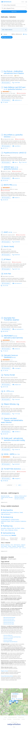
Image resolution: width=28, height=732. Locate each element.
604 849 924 (17, 254)
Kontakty (9, 719)
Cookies (23, 719)
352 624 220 (5, 180)
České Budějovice (5, 519)
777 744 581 (5, 102)
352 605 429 (5, 199)
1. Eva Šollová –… (16, 694)
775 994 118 (17, 449)
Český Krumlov (15, 519)
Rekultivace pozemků (19, 497)
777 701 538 (17, 413)
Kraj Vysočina (8, 510)
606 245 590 (5, 331)
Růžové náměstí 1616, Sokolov (8, 424)
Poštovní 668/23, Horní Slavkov (8, 276)
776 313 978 (5, 285)
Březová (3, 544)
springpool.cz (17, 478)
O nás (4, 719)
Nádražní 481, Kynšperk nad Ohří (8, 234)
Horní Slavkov (4, 546)
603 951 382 (5, 386)
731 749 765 (5, 370)
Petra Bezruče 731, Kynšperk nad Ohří (9, 322)
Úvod (5, 717)
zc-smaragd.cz (17, 368)
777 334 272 (5, 351)
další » (19, 485)
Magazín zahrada (4, 671)
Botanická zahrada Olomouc (9, 620)
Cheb (2, 535)
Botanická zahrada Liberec (9, 619)
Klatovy (9, 528)
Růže (2, 498)
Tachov (16, 530)
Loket (20, 547)
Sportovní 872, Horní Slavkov (7, 75)
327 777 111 (5, 148)
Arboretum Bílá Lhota (8, 635)
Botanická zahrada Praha (9, 622)
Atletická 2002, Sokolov (6, 442)
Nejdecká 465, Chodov (6, 262)
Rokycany (10, 530)
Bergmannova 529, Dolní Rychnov (8, 341)
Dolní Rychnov (17, 544)
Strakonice (23, 521)
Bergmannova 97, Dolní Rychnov (20, 457)
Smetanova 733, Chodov (6, 249)
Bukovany (7, 544)
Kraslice (3, 547)
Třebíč (21, 512)
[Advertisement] (14, 54)
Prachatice (17, 521)
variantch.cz (17, 178)
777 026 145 (24, 162)
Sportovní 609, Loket (6, 406)
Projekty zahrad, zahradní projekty (9, 497)
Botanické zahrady (5, 496)
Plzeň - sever (4, 530)
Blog (14, 727)
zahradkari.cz (17, 431)
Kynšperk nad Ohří (13, 547)
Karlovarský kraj (9, 533)
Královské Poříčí (20, 546)
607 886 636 (5, 480)
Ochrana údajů (16, 719)
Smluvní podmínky (12, 717)
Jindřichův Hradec (5, 521)
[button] (17, 702)
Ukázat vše (3, 502)
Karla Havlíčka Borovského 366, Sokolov (9, 361)
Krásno (7, 547)
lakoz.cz (16, 162)
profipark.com (17, 384)
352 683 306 (17, 241)
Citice (12, 544)
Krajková (14, 546)
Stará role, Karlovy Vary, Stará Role (8, 471)
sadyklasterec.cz (18, 100)
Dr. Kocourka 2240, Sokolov (7, 393)
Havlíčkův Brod (5, 512)
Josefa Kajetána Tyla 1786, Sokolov (8, 93)
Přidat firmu (21, 717)
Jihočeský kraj (8, 517)
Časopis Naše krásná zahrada (7, 676)
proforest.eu (17, 348)
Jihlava (11, 512)
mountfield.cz (17, 146)
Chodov (9, 546)
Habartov (23, 544)
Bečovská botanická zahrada (9, 617)
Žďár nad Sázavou (5, 514)
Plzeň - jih (13, 528)
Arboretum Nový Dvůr (8, 638)
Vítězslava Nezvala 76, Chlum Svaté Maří (10, 377)
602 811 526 (17, 269)
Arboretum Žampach (8, 640)
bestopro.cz (17, 197)
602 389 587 (17, 464)
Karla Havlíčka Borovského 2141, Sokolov (10, 189)
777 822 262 (17, 399)
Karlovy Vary (7, 535)
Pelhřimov (16, 512)
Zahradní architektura (20, 498)
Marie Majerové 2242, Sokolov (8, 139)
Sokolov (13, 535)
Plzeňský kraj (7, 526)
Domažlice (3, 528)
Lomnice (24, 547)
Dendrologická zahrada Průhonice (10, 641)
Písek (12, 521)
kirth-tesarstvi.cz (18, 283)
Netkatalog (7, 2)
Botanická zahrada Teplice (9, 623)
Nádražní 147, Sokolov (6, 171)
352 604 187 (5, 434)
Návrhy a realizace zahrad (20, 496)
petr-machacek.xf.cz (18, 329)
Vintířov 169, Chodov (6, 155)
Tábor (2, 523)
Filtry (26, 34)
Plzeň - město (20, 528)
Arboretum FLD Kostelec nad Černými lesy (12, 637)
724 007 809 (17, 82)
